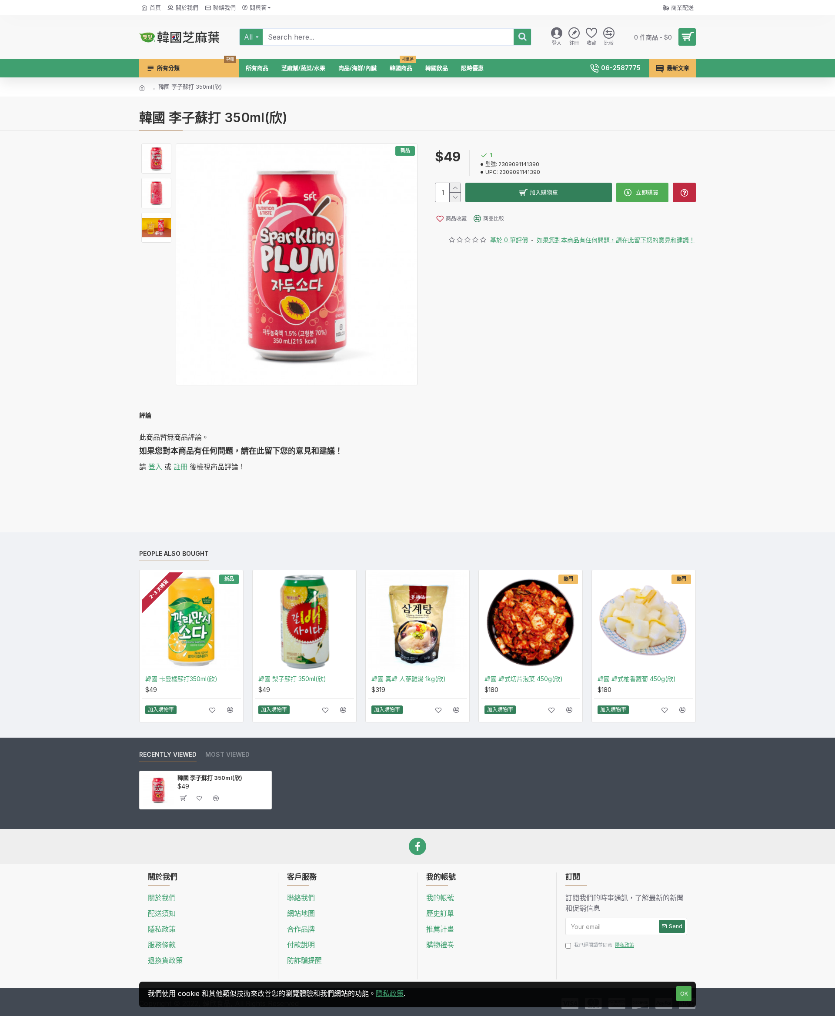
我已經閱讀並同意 (604, 945)
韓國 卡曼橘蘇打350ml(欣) (181, 678)
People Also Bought (174, 553)
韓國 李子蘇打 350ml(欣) (209, 777)
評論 (145, 415)
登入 (155, 466)
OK (684, 993)
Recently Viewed (168, 754)
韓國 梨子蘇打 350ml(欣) (292, 678)
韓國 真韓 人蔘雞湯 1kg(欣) (408, 678)
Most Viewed (227, 754)
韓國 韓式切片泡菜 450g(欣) (523, 678)
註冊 (180, 466)
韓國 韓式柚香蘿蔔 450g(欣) (637, 678)
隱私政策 (390, 993)
